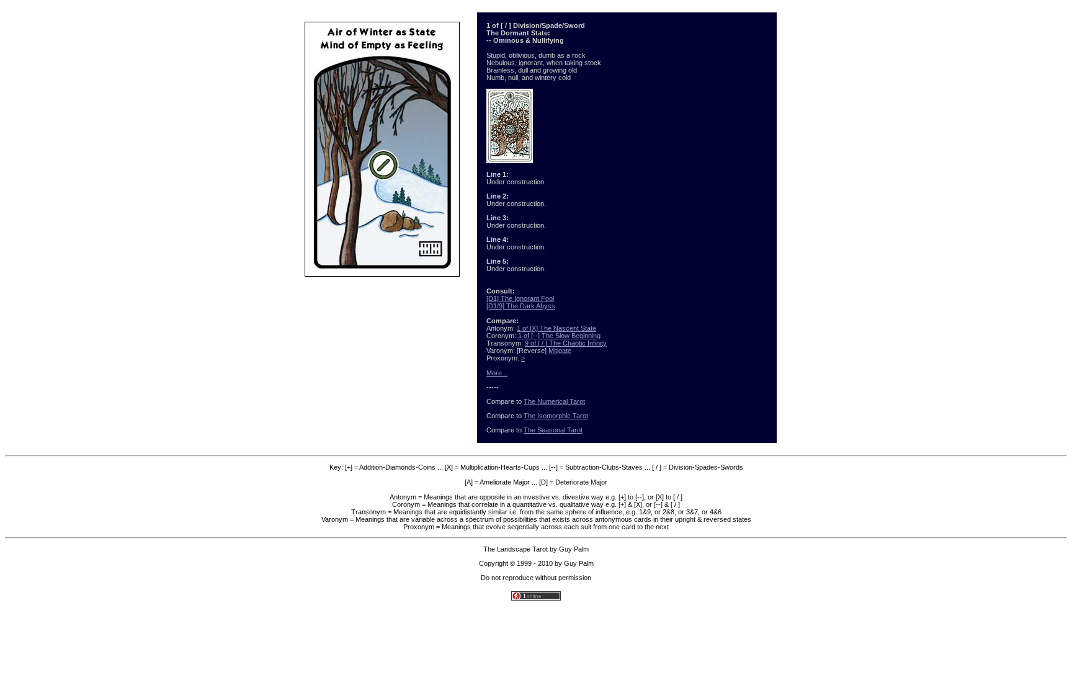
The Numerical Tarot (554, 401)
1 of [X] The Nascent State (556, 328)
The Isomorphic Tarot (556, 415)
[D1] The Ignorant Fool (520, 298)
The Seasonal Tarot (553, 430)
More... (496, 373)
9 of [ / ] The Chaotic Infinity (566, 343)
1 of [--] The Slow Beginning (559, 335)
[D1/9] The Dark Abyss (520, 306)
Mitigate (559, 350)
